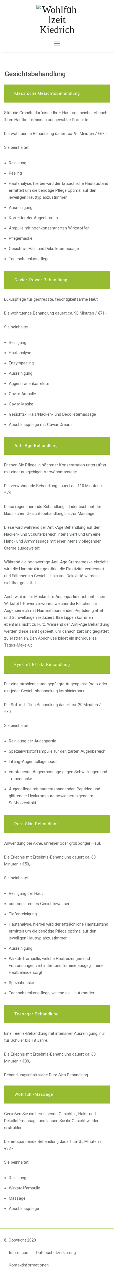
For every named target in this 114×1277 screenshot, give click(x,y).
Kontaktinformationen (29, 1265)
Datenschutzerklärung (56, 1252)
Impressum (19, 1252)
